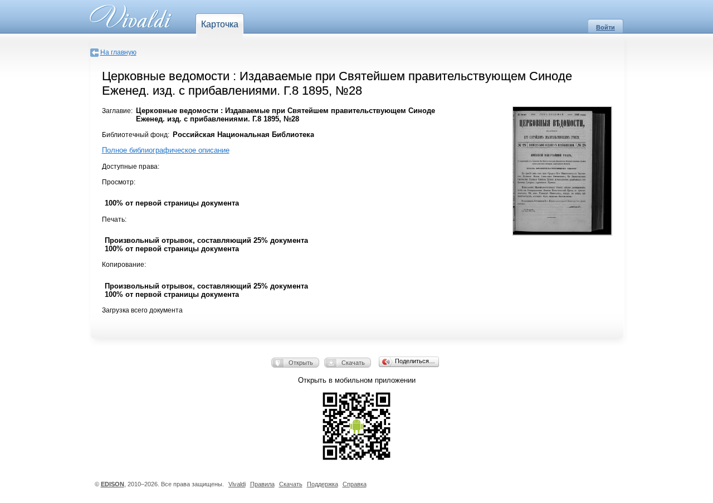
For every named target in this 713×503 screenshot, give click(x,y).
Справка (355, 484)
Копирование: (124, 264)
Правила (262, 484)
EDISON (112, 484)
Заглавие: (117, 111)
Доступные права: (130, 166)
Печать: (114, 219)
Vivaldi (237, 484)
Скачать (353, 362)
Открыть (301, 362)
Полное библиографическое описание (165, 150)
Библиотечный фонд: (135, 135)
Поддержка (322, 484)
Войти (605, 27)
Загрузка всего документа (142, 310)
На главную (118, 52)
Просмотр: (118, 182)
